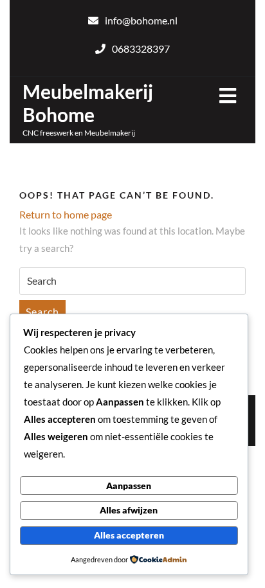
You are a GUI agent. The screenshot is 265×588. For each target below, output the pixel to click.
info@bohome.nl (141, 20)
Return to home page (65, 214)
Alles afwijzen (129, 509)
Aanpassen (128, 485)
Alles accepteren (129, 535)
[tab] (227, 95)
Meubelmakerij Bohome (88, 103)
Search (42, 311)
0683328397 (141, 48)
